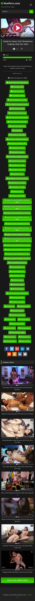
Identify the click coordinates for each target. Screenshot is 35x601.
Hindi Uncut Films (18, 91)
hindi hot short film (18, 288)
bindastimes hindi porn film (18, 143)
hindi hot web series (18, 297)
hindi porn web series (18, 315)
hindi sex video (24, 319)
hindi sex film (10, 319)
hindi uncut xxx (25, 336)
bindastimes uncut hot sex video (17, 178)
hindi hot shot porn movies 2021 (17, 293)
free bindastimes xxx (18, 267)
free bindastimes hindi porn (18, 262)
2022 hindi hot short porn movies (18, 104)
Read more (16, 73)
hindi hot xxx (10, 306)
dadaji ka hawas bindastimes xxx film (18, 254)
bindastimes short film (17, 169)
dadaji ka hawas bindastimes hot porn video (18, 229)
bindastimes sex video (17, 165)
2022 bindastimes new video (18, 99)
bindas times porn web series (18, 121)
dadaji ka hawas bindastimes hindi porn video (17, 201)
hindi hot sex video (17, 284)
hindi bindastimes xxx (18, 271)
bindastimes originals (18, 152)
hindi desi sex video (18, 275)
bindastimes (17, 130)
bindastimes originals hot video (18, 156)
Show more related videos (17, 580)
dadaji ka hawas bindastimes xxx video (17, 258)
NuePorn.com (11, 3)
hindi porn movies (18, 310)
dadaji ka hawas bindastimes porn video (18, 245)
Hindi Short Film (18, 86)
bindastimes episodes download (17, 139)
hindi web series (10, 341)
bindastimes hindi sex (18, 147)
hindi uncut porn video (17, 332)
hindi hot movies (18, 280)
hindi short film (10, 328)
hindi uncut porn (25, 328)
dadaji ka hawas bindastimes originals (18, 234)
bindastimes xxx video (17, 187)
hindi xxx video (25, 341)
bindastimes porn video (18, 161)
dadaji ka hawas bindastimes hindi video (18, 213)
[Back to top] (29, 595)
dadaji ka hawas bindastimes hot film (18, 223)
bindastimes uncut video (18, 182)
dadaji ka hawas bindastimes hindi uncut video (18, 207)
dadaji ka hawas (18, 191)
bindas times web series (18, 126)
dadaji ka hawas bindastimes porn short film (18, 240)
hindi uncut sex (10, 336)
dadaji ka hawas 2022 (17, 195)
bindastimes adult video (18, 134)
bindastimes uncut (18, 174)
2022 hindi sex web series (18, 113)
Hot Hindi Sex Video (18, 95)
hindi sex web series (18, 323)
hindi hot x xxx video (18, 302)
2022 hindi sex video (18, 108)
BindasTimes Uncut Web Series (18, 82)
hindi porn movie (24, 306)
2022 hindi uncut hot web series (17, 117)
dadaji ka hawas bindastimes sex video (17, 249)
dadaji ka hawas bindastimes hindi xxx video (18, 218)
